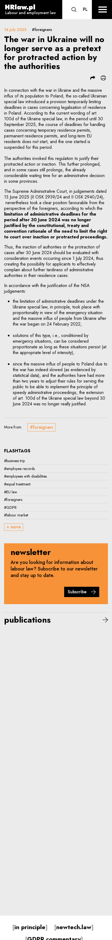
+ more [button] (14, 527)
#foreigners (42, 29)
